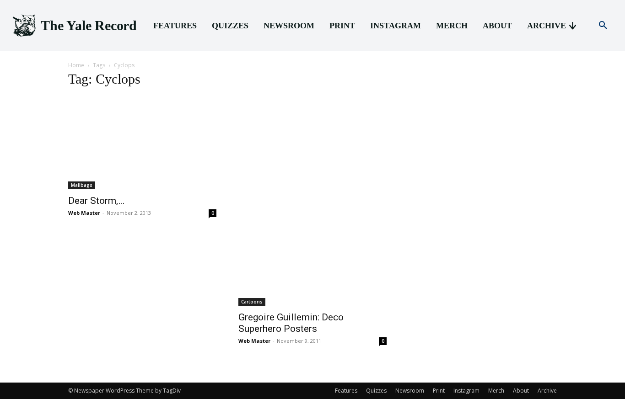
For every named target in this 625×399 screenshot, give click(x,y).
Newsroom (409, 390)
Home (76, 65)
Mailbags (81, 185)
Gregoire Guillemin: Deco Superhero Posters (291, 323)
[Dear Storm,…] (142, 142)
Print (439, 390)
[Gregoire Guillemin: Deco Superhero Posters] (312, 201)
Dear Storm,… (96, 200)
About (521, 390)
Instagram (466, 390)
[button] (603, 26)
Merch (496, 390)
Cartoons (252, 301)
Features (346, 390)
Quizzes (376, 390)
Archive (547, 390)
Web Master (84, 212)
